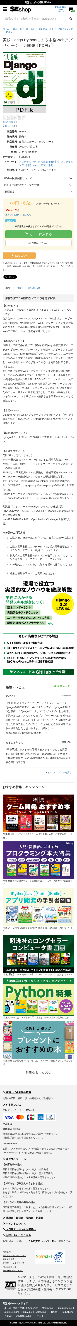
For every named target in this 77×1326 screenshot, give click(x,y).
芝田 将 (7, 125)
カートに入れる (40, 234)
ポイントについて (15, 1223)
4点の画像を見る (11, 122)
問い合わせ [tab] (34, 288)
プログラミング (27, 161)
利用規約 (7, 1252)
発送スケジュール (15, 1159)
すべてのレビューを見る (59, 772)
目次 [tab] (19, 288)
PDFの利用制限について (18, 178)
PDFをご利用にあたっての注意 (21, 185)
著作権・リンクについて (13, 1263)
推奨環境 (9, 191)
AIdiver (8, 1316)
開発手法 (54, 161)
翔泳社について (9, 1267)
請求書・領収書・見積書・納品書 (24, 1217)
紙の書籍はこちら (38, 243)
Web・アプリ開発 (43, 165)
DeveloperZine (23, 1316)
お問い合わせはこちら (18, 1235)
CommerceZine (11, 1312)
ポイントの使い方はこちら (18, 215)
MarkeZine (47, 1308)
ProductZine (67, 1312)
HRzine (53, 1312)
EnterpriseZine (64, 1308)
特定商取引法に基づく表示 (14, 1255)
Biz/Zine (27, 1312)
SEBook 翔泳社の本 (14, 1308)
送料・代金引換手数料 (18, 1092)
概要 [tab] (8, 288)
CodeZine (33, 1308)
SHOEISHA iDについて (13, 1270)
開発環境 (43, 161)
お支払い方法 (13, 1104)
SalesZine (40, 1312)
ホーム (6, 29)
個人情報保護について (12, 1259)
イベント (39, 1316)
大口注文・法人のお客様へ (20, 1229)
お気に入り (20, 255)
